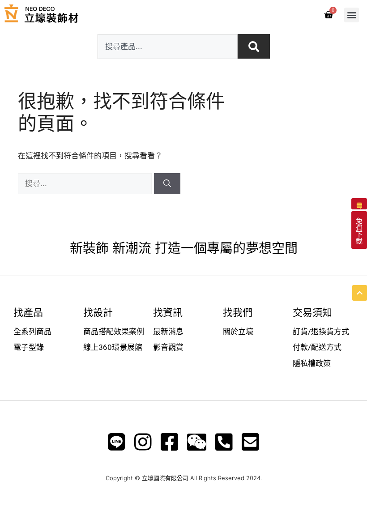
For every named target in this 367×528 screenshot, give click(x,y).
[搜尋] (167, 184)
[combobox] (168, 46)
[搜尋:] (86, 183)
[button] (351, 15)
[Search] (254, 46)
